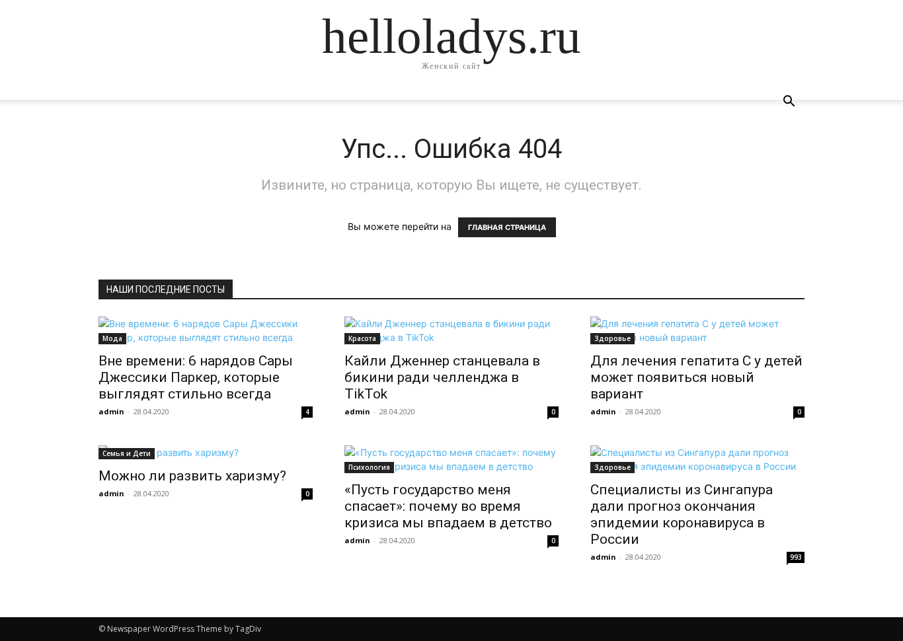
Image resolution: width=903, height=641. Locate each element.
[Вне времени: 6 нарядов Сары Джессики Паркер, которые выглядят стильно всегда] (205, 330)
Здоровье (612, 338)
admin (111, 411)
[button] (789, 102)
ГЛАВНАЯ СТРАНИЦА (507, 227)
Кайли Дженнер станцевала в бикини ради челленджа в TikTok (442, 377)
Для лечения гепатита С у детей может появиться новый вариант (696, 377)
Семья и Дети (126, 453)
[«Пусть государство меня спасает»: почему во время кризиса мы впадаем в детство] (451, 459)
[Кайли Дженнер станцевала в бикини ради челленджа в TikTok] (451, 330)
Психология (369, 467)
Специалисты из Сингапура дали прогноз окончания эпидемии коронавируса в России (681, 514)
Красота (362, 338)
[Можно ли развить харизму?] (205, 452)
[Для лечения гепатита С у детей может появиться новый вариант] (697, 330)
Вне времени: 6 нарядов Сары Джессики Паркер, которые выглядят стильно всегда (195, 377)
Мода (112, 338)
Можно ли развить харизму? (192, 476)
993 (796, 557)
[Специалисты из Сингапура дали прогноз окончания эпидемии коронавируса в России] (697, 459)
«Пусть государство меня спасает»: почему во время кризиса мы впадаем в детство (448, 506)
